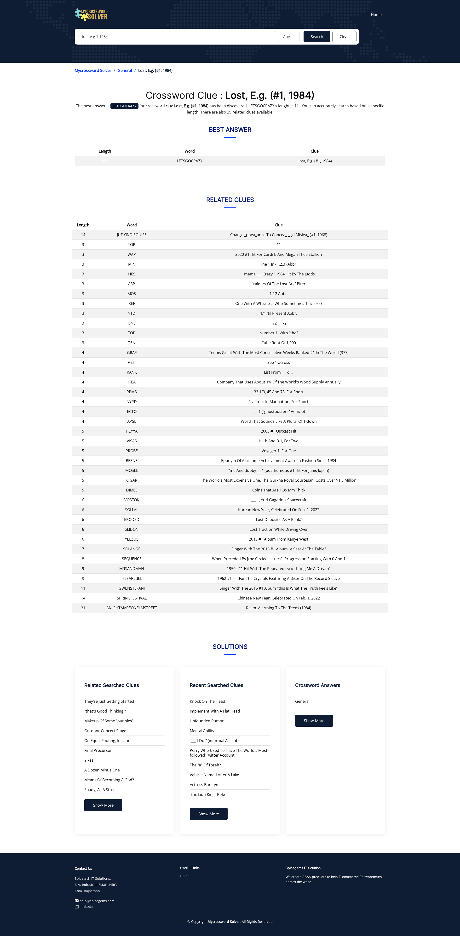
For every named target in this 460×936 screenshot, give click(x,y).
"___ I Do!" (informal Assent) (214, 740)
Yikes (88, 760)
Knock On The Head (207, 701)
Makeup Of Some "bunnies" (108, 721)
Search (317, 36)
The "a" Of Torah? (205, 765)
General (125, 70)
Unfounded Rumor (207, 721)
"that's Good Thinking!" (105, 711)
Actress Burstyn (204, 784)
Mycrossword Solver (93, 70)
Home (376, 14)
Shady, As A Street (100, 789)
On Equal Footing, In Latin (107, 740)
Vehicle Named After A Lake (214, 774)
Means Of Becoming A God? (109, 779)
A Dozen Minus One (102, 770)
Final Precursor (98, 750)
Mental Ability (202, 730)
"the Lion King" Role (207, 794)
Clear (344, 36)
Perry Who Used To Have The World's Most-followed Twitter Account (229, 753)
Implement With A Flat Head (215, 711)
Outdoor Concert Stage (105, 730)
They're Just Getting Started (109, 701)
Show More (103, 805)
